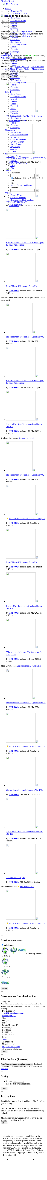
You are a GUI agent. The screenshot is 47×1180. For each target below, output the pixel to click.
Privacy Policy (26, 1159)
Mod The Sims (12, 4)
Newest (13, 23)
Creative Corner (17, 142)
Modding (14, 35)
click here (4, 1069)
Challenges (15, 51)
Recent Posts (15, 132)
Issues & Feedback (18, 158)
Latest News (15, 156)
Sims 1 (8, 9)
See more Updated (26, 438)
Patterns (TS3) (9, 1015)
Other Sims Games (18, 139)
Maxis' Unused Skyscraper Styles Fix (21, 286)
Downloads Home (18, 20)
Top (5, 1159)
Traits (4, 1039)
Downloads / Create (18, 13)
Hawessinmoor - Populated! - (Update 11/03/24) (26, 337)
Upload (8, 193)
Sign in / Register (8, 1)
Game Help (15, 39)
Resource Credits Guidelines (22, 200)
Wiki (12, 168)
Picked (13, 32)
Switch (4, 989)
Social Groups (16, 144)
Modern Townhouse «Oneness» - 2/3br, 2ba (27, 518)
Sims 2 (8, 16)
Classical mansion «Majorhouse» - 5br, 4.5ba (24, 790)
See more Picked (27, 886)
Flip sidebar (11, 1084)
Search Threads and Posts (21, 185)
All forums (14, 137)
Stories (13, 47)
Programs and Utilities (11, 1046)
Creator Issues (16, 205)
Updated (13, 28)
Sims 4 (8, 92)
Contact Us (13, 1159)
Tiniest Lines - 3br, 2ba (15, 877)
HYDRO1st (14, 249)
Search (8, 170)
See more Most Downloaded (29, 666)
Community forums (18, 44)
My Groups (15, 146)
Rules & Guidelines (18, 163)
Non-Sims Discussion (19, 135)
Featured (14, 30)
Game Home (15, 18)
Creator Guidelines (18, 197)
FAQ (12, 165)
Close (4, 1052)
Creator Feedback (17, 202)
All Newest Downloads (14, 1013)
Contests (13, 49)
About (13, 161)
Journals (13, 149)
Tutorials (14, 37)
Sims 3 (8, 54)
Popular (13, 25)
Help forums (15, 42)
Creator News (16, 195)
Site (6, 154)
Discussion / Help (17, 11)
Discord (13, 151)
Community (10, 130)
